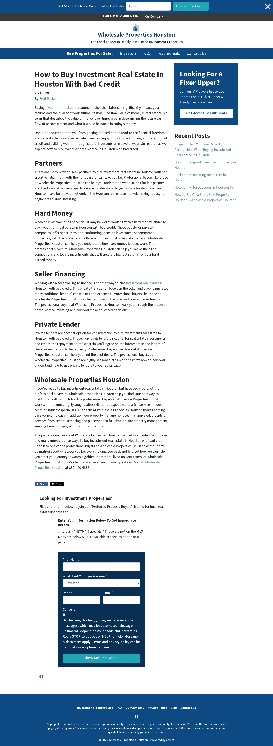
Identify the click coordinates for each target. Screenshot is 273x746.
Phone (67, 592)
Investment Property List (95, 708)
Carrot (170, 740)
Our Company (154, 16)
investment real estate (63, 107)
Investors (128, 53)
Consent (69, 609)
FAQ (147, 53)
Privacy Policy (157, 708)
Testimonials (168, 53)
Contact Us (196, 53)
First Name (71, 559)
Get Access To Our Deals (206, 113)
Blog (174, 708)
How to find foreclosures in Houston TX (204, 187)
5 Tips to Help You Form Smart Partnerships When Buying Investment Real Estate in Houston (202, 150)
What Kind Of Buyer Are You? (85, 576)
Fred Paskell (48, 98)
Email (108, 592)
